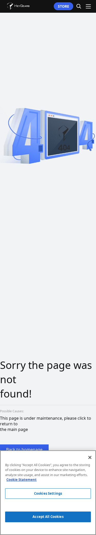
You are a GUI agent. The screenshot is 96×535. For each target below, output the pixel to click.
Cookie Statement (21, 479)
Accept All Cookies (48, 516)
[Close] (89, 457)
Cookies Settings (48, 493)
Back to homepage (24, 449)
